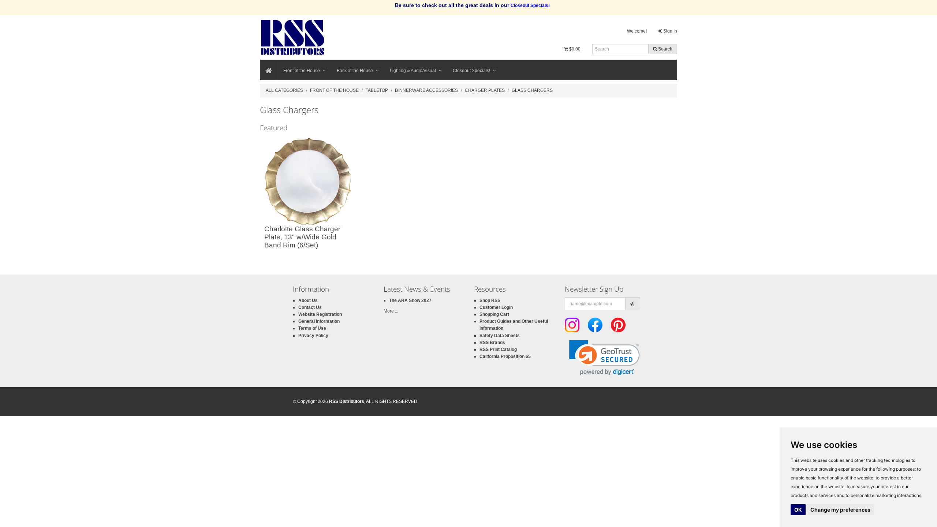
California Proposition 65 (505, 356)
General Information (319, 321)
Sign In (669, 31)
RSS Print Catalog (498, 349)
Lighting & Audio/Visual (413, 70)
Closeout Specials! (471, 70)
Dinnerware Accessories (426, 90)
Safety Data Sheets (499, 335)
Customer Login (496, 307)
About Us (308, 300)
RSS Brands (492, 342)
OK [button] (798, 510)
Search (664, 49)
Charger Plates (485, 90)
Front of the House (301, 70)
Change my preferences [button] (840, 510)
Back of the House (355, 70)
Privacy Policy (313, 335)
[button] (604, 357)
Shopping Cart (494, 314)
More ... (391, 311)
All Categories (284, 90)
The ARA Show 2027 (410, 300)
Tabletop (377, 90)
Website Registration (320, 314)
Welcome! (637, 31)
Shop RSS (489, 300)
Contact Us (310, 307)
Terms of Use (312, 328)
